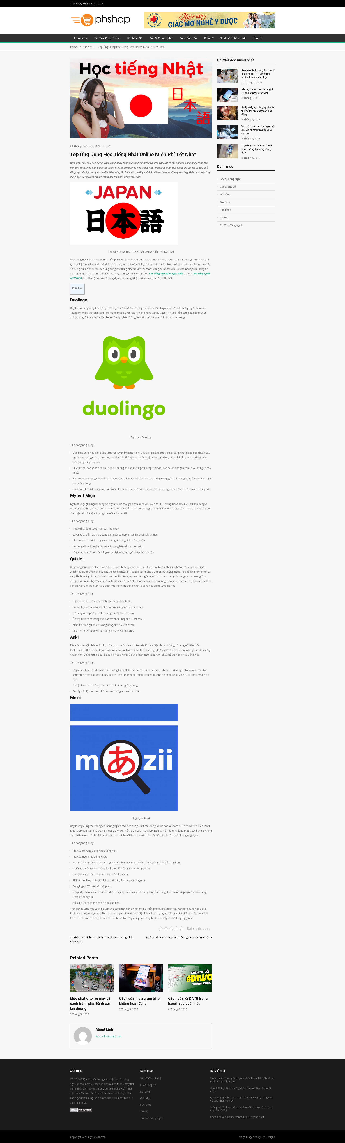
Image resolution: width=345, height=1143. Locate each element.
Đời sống (225, 194)
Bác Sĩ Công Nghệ (161, 38)
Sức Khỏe (225, 209)
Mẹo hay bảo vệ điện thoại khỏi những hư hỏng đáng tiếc (257, 149)
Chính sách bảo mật (232, 38)
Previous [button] (72, 992)
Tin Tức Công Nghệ (107, 38)
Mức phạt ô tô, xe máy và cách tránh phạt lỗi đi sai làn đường (90, 1003)
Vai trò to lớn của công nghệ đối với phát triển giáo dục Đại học (258, 130)
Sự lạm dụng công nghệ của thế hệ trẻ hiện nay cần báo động (258, 111)
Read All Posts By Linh (108, 1036)
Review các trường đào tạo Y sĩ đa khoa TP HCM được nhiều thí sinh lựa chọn (258, 74)
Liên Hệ (257, 38)
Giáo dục (225, 202)
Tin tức (107, 146)
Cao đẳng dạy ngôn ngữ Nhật (166, 273)
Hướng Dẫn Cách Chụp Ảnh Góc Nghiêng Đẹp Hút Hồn (178, 937)
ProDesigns (268, 1137)
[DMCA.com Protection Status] (81, 1111)
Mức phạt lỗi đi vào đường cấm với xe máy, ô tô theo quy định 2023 (241, 1108)
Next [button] (209, 992)
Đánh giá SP (134, 38)
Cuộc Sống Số (188, 38)
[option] (91, 990)
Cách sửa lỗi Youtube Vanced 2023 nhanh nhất (237, 1117)
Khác (207, 38)
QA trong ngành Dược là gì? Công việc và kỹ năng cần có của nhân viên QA (241, 1099)
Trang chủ (80, 38)
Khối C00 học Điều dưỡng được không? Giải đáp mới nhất (240, 1089)
